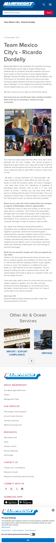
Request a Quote (11, 472)
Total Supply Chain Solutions (15, 412)
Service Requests (11, 451)
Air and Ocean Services (13, 416)
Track (49, 13)
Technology (8, 455)
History (7, 395)
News (6, 442)
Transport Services (11, 420)
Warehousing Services (13, 425)
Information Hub (10, 437)
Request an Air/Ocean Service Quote (19, 476)
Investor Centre (10, 446)
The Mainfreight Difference (15, 390)
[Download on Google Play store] (26, 504)
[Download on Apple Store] (11, 504)
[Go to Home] (22, 379)
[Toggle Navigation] (50, 4)
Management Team (11, 399)
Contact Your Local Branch (14, 468)
